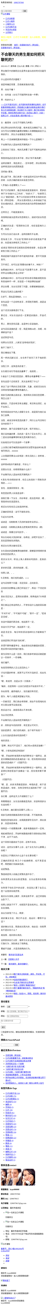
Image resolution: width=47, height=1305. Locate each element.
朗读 (8, 1143)
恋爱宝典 (10, 1127)
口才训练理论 (12, 1099)
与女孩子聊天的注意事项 (24, 982)
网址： (3, 1016)
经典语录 (10, 1138)
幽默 (8, 1104)
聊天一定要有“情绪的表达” (25, 985)
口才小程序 (10, 21)
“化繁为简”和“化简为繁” (15, 1066)
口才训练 (10, 1096)
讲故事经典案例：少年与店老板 (18, 1075)
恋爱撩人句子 (13, 959)
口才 (9, 1110)
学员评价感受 (10, 30)
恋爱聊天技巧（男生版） (30, 45)
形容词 (9, 1113)
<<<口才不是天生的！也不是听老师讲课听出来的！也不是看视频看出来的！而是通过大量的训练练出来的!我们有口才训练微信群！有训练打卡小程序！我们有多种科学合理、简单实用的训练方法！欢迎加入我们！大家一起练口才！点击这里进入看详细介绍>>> (23, 110)
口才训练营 (10, 19)
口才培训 (10, 1121)
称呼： (3, 1007)
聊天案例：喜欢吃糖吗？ (19, 964)
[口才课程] (5, 14)
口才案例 (10, 1157)
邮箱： (3, 1011)
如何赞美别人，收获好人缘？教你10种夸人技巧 (24, 1083)
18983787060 (19, 2)
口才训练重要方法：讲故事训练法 (19, 1058)
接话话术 (10, 1160)
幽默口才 (10, 1152)
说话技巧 (10, 1102)
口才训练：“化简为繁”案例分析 (18, 1072)
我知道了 (6, 1281)
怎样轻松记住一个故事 (14, 1064)
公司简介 (9, 32)
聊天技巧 (12, 955)
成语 (8, 1149)
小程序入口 (10, 24)
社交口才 (10, 1118)
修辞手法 (10, 1154)
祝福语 (9, 1141)
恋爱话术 (19, 955)
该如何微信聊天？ (21, 980)
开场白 (9, 1107)
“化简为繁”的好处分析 (14, 1069)
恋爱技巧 (10, 1124)
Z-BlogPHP (5, 1251)
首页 (16, 45)
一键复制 (9, 1298)
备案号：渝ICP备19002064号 (12, 1249)
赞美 (9, 1135)
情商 (9, 1146)
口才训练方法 (10, 27)
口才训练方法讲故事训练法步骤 (18, 1061)
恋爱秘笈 (10, 1132)
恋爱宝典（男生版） (13, 1055)
